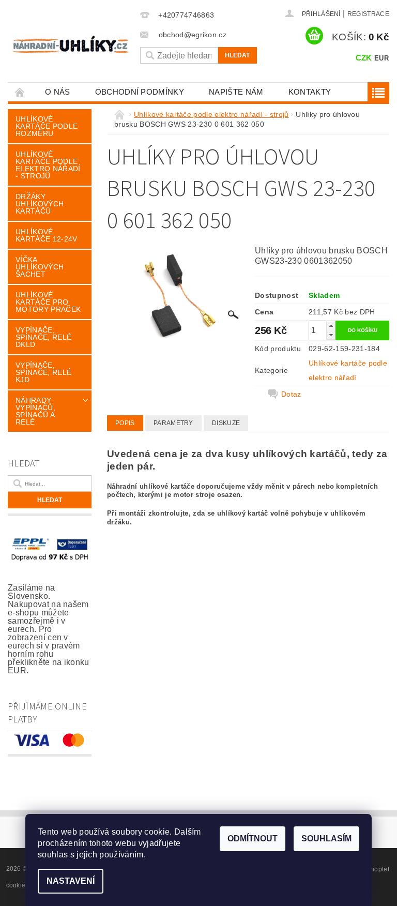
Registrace (368, 14)
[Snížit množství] (330, 335)
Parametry (173, 423)
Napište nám (236, 91)
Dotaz (291, 394)
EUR (381, 58)
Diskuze (226, 423)
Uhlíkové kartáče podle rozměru (47, 126)
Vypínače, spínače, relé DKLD (43, 337)
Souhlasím (326, 838)
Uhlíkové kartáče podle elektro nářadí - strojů (48, 165)
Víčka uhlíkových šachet (40, 266)
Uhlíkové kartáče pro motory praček (48, 302)
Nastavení (71, 881)
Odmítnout (252, 838)
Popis (125, 423)
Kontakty (309, 91)
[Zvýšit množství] (330, 325)
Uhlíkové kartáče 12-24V (46, 235)
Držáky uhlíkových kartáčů (40, 203)
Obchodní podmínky (139, 91)
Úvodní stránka (20, 92)
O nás (57, 91)
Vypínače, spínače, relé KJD (43, 372)
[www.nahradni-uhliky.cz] (70, 44)
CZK (364, 57)
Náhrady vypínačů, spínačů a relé (35, 411)
